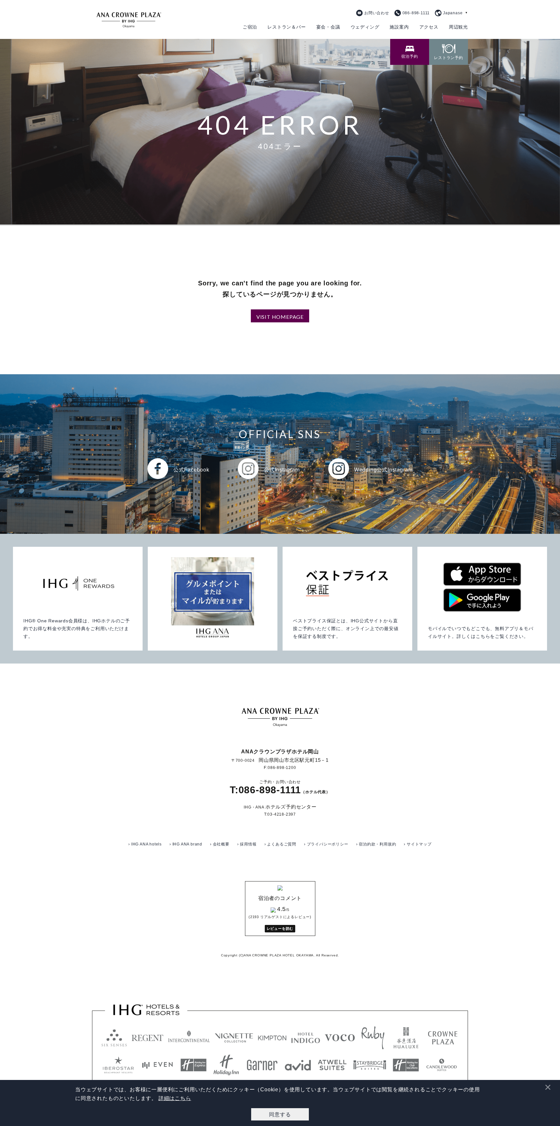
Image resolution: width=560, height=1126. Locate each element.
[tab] (409, 52)
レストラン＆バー (286, 27)
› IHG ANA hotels (145, 844)
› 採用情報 (247, 844)
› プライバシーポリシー (326, 844)
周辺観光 (458, 27)
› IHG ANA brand (185, 844)
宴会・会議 (328, 27)
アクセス (428, 27)
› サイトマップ (417, 844)
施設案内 (399, 27)
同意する (280, 1114)
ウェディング (365, 27)
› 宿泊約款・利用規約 (376, 844)
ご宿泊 (250, 27)
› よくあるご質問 (280, 844)
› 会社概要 (219, 844)
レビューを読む (280, 928)
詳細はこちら (174, 1098)
